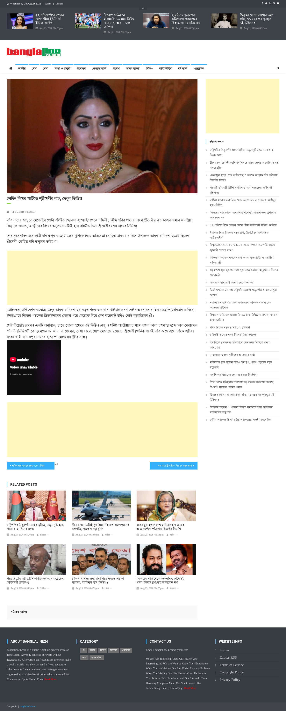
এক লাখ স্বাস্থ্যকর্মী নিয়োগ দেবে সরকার (231, 282)
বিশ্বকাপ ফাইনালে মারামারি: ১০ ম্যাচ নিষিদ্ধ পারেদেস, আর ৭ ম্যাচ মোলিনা (119, 21)
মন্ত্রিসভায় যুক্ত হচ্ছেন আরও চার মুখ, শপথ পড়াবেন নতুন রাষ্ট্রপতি (241, 364)
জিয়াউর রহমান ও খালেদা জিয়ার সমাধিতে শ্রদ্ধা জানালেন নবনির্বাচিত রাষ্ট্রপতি (241, 409)
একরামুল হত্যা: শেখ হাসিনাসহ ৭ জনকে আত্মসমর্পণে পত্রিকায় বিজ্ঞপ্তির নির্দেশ (160, 527)
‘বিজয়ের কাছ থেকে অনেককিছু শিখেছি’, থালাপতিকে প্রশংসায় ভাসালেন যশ (160, 581)
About (48, 4)
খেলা (45, 68)
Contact (59, 4)
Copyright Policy (232, 672)
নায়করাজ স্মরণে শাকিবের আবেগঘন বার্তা (232, 355)
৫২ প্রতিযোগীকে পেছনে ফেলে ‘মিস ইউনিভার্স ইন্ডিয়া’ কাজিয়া (50, 19)
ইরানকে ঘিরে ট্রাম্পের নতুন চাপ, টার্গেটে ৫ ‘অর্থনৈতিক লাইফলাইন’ (239, 235)
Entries (228, 657)
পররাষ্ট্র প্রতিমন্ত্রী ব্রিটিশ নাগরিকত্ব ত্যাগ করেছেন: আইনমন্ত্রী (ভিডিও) (35, 581)
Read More (50, 679)
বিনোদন (81, 68)
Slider (43, 535)
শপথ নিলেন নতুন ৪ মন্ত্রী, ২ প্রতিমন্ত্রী (230, 327)
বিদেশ (116, 68)
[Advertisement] (102, 278)
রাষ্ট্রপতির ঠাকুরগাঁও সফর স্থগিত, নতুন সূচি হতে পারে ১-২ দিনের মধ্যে (35, 527)
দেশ (34, 68)
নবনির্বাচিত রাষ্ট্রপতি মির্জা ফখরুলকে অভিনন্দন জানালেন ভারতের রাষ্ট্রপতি (240, 305)
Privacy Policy (230, 680)
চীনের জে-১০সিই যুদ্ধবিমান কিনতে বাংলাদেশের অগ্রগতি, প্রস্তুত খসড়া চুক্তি (100, 527)
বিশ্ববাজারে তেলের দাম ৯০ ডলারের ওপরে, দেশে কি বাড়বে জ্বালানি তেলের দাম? (242, 247)
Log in (224, 650)
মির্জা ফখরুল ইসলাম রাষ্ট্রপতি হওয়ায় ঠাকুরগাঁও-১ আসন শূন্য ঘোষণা (243, 292)
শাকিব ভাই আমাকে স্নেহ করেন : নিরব (28, 465)
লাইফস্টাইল (165, 68)
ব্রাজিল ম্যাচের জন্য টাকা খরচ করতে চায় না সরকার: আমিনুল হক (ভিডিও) (98, 581)
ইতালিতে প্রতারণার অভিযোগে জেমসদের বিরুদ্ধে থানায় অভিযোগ (186, 19)
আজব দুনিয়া (132, 68)
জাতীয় (21, 68)
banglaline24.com (28, 706)
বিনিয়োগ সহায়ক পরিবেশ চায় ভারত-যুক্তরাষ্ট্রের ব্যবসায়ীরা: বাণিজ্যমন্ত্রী (242, 260)
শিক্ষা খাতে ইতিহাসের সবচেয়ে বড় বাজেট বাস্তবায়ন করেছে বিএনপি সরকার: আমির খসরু (241, 384)
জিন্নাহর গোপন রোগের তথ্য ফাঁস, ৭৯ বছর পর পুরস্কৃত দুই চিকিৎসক (256, 19)
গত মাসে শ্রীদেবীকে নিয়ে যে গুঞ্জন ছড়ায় (175, 465)
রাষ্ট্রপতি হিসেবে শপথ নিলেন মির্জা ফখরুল (233, 335)
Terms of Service (232, 665)
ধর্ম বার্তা (182, 68)
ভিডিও (149, 68)
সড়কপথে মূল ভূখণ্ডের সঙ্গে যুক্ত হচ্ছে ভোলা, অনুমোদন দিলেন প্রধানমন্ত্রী (244, 272)
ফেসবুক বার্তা (99, 68)
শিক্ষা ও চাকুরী (62, 68)
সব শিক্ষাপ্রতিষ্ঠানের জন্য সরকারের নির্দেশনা (233, 375)
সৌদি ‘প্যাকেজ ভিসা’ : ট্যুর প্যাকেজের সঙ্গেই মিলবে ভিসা (241, 420)
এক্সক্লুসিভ (199, 68)
